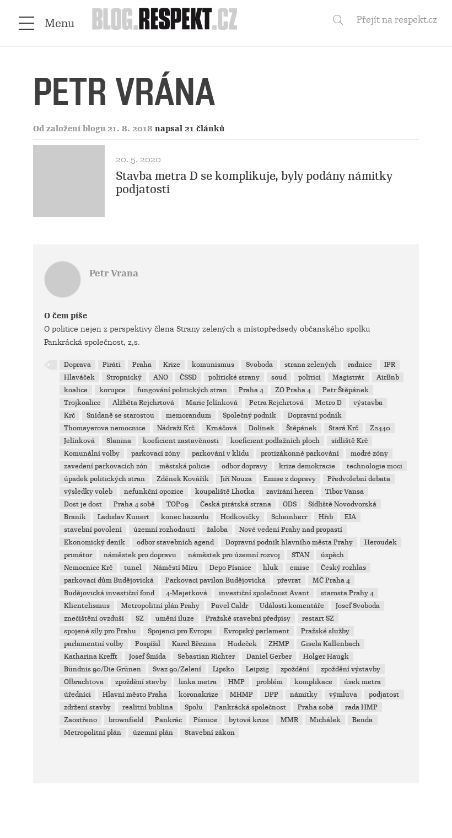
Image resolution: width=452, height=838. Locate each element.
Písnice (205, 720)
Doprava (77, 364)
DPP (271, 694)
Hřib (326, 517)
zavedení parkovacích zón (106, 466)
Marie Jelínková (212, 402)
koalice (76, 390)
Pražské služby (325, 631)
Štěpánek (301, 428)
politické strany (234, 377)
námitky (304, 694)
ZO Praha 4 (293, 390)
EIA (350, 517)
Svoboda (259, 364)
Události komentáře (292, 605)
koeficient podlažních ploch (275, 440)
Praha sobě (315, 707)
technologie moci (374, 466)
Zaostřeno (80, 720)
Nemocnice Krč (88, 567)
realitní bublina (147, 707)
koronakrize (198, 694)
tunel (133, 567)
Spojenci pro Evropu (180, 631)
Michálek (325, 720)
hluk (270, 567)
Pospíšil (147, 643)
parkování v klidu (220, 453)
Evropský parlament (256, 631)
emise (299, 567)
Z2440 (380, 428)
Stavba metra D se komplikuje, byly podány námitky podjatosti (254, 182)
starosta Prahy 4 (347, 593)
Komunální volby (92, 453)
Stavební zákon (210, 732)
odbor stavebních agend (175, 542)
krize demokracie (307, 466)
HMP (236, 681)
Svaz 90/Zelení (177, 669)
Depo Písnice (230, 567)
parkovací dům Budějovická (109, 580)
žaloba (217, 529)
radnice (360, 364)
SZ (140, 618)
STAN (300, 555)
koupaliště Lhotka (225, 491)
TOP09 (177, 504)
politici (309, 377)
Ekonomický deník (94, 542)
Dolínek (262, 428)
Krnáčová (221, 428)
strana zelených (310, 364)
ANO (160, 377)
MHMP (241, 694)
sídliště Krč (349, 440)
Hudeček (242, 643)
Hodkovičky (240, 517)
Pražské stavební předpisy (248, 618)
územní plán (153, 732)
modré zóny (369, 453)
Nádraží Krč (176, 428)
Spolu (194, 707)
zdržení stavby (87, 707)
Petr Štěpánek (345, 390)
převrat (289, 580)
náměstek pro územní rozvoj (234, 555)
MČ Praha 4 (331, 580)
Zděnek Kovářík (183, 478)
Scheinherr (289, 517)
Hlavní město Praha (135, 694)
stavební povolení (93, 529)
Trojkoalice (82, 402)
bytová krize (249, 720)
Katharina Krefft (90, 656)
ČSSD (188, 377)
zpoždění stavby (141, 681)
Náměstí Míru (175, 567)
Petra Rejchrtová (276, 402)
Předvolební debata (358, 478)
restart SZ (318, 618)
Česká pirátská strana (235, 504)
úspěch (332, 555)
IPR (389, 364)
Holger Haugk (326, 656)
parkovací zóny (155, 453)
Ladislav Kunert (123, 517)
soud (279, 377)
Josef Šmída (147, 656)
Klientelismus (87, 605)
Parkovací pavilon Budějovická (215, 580)
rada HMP (361, 707)
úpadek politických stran (104, 478)
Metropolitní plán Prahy (160, 605)
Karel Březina (194, 643)
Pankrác (168, 720)
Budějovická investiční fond (109, 593)
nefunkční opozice (154, 491)
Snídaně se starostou (120, 415)
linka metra (198, 681)
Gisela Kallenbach (330, 643)
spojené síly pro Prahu (100, 631)
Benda (362, 720)
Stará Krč (343, 428)
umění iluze (174, 618)
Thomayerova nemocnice (105, 428)
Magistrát (348, 377)
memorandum (188, 415)
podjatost (384, 694)
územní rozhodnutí (164, 529)
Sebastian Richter (206, 656)
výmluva (343, 694)
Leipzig (257, 669)
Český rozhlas (343, 567)
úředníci (77, 694)
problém (269, 681)
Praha (142, 364)
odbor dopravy (244, 466)
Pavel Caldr (229, 605)
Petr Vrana (113, 273)
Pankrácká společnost (250, 707)
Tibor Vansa (344, 491)
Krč (69, 415)
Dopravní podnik (315, 415)
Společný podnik (249, 415)
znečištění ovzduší (94, 618)
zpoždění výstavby (350, 669)
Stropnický (124, 377)
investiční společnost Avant (264, 593)
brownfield (126, 720)
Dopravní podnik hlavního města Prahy (289, 542)
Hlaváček (79, 377)
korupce (112, 390)
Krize (171, 364)
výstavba (368, 402)
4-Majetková (186, 593)
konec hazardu (185, 517)
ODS (290, 504)
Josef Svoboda (358, 605)
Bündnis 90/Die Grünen (102, 669)
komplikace (313, 681)
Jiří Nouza (236, 478)
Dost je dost (83, 504)
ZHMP (278, 643)
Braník (75, 517)
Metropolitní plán (92, 732)
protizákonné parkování (300, 453)
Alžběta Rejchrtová (143, 402)
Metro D (328, 402)
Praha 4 (251, 390)
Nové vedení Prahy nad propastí (290, 529)
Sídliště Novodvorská (342, 504)
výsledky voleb (88, 491)
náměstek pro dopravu (140, 555)
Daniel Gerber (269, 656)
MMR (289, 720)
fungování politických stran (182, 390)
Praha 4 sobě (134, 504)
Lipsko (223, 669)
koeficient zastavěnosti (181, 440)
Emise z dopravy (289, 478)
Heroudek (380, 542)
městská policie (184, 466)
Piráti (112, 364)
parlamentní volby (93, 643)
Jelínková (79, 440)
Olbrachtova (84, 681)
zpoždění (295, 669)
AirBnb (387, 377)
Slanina (118, 440)
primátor (78, 555)
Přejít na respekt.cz (397, 19)
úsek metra (362, 681)
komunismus (213, 364)
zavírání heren (290, 491)
